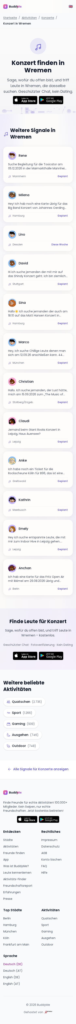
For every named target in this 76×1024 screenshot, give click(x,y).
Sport (45, 925)
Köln (6, 938)
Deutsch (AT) (12, 971)
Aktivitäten (29, 18)
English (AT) (11, 984)
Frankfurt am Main (16, 944)
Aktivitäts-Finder (14, 879)
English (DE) (11, 977)
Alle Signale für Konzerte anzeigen (41, 769)
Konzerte (48, 18)
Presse (7, 899)
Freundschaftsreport (17, 886)
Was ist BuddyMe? (16, 866)
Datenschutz (50, 846)
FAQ (44, 866)
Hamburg (9, 925)
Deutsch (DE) (12, 964)
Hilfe (44, 873)
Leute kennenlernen (17, 873)
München (10, 931)
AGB (44, 853)
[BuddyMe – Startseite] (15, 6)
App (6, 859)
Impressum (49, 840)
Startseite (10, 18)
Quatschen (49, 918)
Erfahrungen (12, 892)
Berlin (7, 918)
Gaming (47, 931)
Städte (8, 840)
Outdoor (47, 944)
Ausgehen (48, 938)
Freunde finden (14, 853)
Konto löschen (51, 859)
